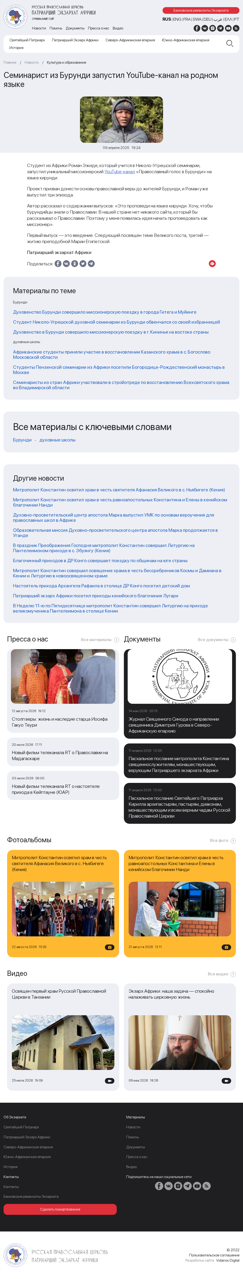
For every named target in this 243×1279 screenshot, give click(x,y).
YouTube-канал (119, 171)
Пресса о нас (98, 28)
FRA (187, 19)
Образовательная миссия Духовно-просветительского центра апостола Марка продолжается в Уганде (115, 532)
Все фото (219, 840)
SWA (197, 19)
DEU (207, 19)
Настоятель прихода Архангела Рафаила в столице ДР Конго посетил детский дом (101, 585)
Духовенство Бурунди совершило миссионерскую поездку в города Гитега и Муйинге (104, 312)
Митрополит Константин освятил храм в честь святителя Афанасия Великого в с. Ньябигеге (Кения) (119, 489)
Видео (118, 28)
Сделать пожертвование (60, 1209)
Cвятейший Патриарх (27, 40)
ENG (177, 19)
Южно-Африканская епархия (185, 40)
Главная (10, 62)
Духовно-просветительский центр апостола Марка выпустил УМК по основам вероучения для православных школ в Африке (113, 517)
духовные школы (57, 439)
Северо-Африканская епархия (130, 40)
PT (236, 19)
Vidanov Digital (227, 1260)
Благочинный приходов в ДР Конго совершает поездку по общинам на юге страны (100, 560)
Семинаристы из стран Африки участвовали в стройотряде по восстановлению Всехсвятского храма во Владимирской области (121, 385)
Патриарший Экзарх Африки (75, 40)
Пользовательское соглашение (214, 1255)
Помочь (56, 28)
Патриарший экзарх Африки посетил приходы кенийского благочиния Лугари (95, 595)
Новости (39, 28)
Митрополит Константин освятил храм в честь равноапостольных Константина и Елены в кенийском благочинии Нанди (120, 502)
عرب (218, 19)
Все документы (213, 639)
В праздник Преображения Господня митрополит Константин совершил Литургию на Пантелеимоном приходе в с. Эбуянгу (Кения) (104, 548)
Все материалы (96, 639)
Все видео (218, 973)
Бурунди (22, 439)
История (16, 47)
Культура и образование (66, 62)
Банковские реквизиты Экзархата (201, 10)
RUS (167, 19)
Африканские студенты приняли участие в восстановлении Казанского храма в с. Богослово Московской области (111, 354)
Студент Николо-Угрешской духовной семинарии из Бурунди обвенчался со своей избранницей (116, 322)
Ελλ (228, 19)
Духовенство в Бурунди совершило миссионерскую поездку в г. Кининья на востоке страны (111, 332)
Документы (75, 28)
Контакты (11, 1186)
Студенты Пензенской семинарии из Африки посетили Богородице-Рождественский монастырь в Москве (119, 369)
